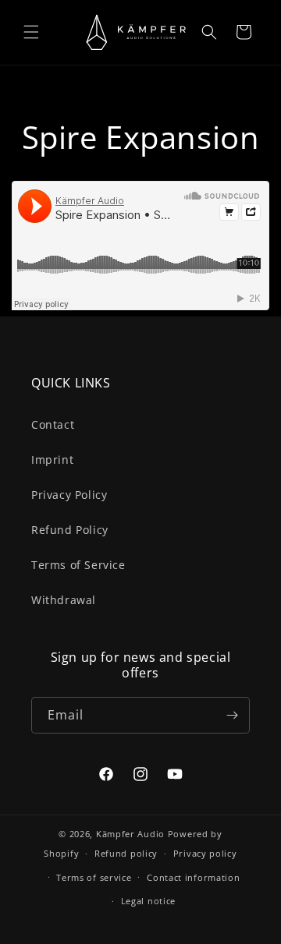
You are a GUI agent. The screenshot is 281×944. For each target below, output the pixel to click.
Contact (52, 424)
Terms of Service (78, 564)
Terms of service (93, 877)
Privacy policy (205, 853)
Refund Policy (69, 529)
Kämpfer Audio (130, 834)
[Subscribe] (232, 715)
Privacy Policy (69, 494)
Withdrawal (63, 599)
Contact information (193, 877)
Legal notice (148, 901)
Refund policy (126, 853)
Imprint (52, 459)
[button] (31, 32)
